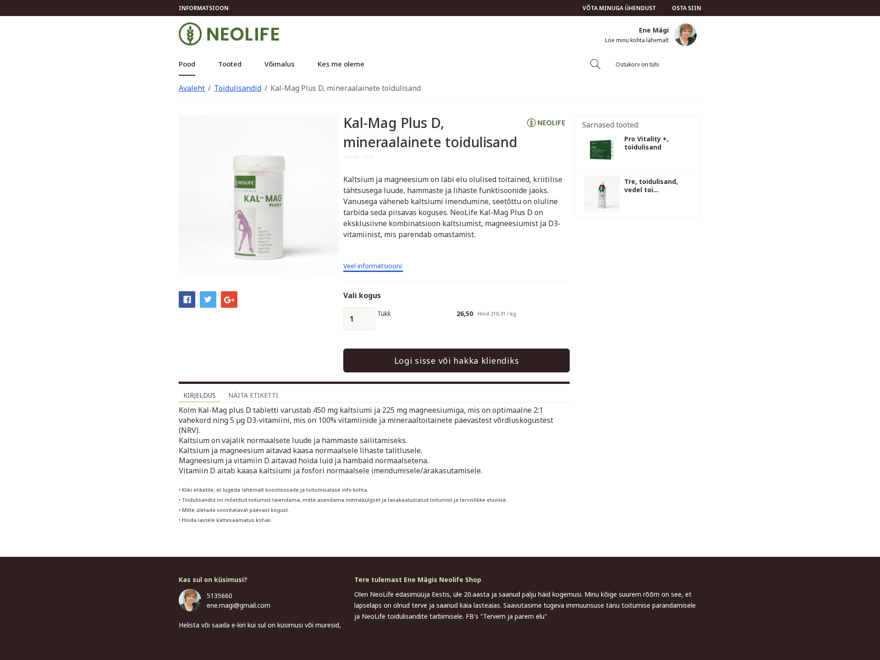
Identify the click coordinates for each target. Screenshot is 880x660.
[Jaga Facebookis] (187, 299)
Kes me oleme (341, 63)
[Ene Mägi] (685, 34)
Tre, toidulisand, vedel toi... (651, 185)
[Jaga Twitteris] (208, 299)
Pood (187, 63)
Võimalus (279, 63)
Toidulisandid (237, 88)
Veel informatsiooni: (373, 266)
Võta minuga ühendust (619, 8)
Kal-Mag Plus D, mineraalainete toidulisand (345, 88)
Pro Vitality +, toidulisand (646, 143)
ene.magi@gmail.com (238, 605)
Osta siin (686, 8)
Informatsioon (204, 8)
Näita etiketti (253, 395)
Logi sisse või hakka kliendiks (456, 360)
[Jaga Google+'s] (229, 299)
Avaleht (192, 88)
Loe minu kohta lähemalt (637, 40)
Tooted (230, 63)
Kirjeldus (199, 395)
